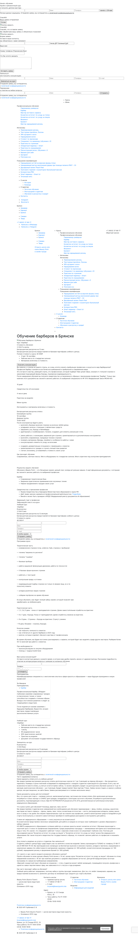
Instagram (24, 200)
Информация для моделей (84, 888)
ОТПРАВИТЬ (22, 672)
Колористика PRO (27, 172)
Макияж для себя (27, 152)
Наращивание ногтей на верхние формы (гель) (38, 163)
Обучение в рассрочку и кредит (36, 194)
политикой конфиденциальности (13, 86)
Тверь (23, 218)
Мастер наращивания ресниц (32, 124)
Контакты (24, 196)
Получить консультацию (27, 365)
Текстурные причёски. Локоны (32, 132)
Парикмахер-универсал (29, 108)
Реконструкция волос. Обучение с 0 (34, 150)
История (27, 182)
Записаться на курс (8, 81)
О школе (59, 314)
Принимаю (105, 929)
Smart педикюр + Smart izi (30, 174)
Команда (27, 185)
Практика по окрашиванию (31, 148)
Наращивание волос (28, 137)
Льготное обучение (31, 189)
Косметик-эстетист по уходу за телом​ (35, 115)
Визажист (24, 119)
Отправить (104, 93)
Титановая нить (26, 176)
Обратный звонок (112, 233)
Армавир (24, 208)
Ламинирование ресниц (29, 130)
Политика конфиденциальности (29, 905)
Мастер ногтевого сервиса (31, 113)
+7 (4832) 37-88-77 (24, 222)
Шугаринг (24, 155)
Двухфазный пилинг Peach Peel (32, 167)
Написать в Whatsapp (29, 225)
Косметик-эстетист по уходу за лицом (35, 117)
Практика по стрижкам (29, 143)
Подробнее (76, 494)
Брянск (23, 212)
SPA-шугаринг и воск (28, 134)
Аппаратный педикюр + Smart (32, 146)
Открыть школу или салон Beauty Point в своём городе (42, 249)
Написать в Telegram (29, 227)
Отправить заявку (24, 536)
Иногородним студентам (33, 191)
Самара (23, 216)
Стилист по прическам (29, 139)
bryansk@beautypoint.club (56, 886)
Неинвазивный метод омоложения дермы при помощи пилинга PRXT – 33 (48, 165)
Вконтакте (25, 202)
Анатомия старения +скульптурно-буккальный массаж (41, 170)
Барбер (23, 110)
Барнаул (24, 210)
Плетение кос (26, 157)
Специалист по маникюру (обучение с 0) (36, 141)
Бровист (24, 122)
